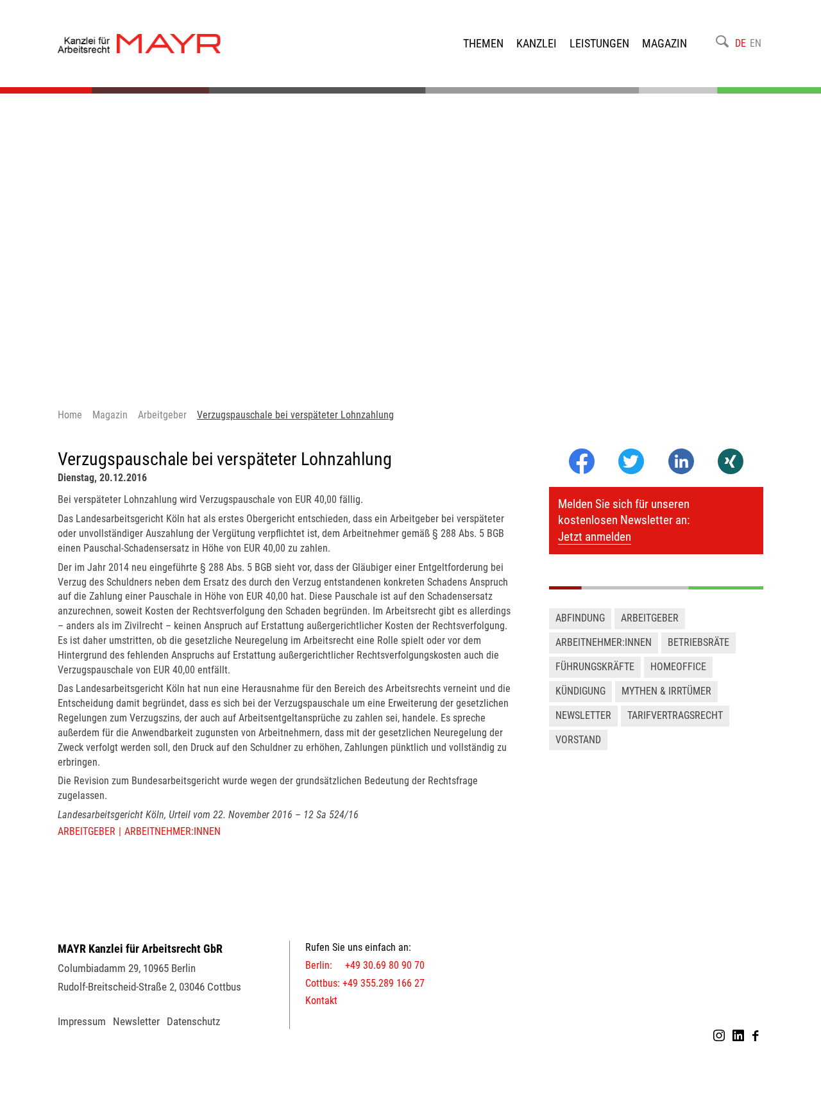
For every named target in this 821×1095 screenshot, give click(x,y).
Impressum (82, 1021)
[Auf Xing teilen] (730, 462)
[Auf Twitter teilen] (631, 462)
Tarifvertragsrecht (675, 715)
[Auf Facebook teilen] (582, 471)
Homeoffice (678, 667)
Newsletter (583, 715)
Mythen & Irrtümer (666, 691)
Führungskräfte (594, 667)
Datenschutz (193, 1021)
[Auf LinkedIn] (681, 471)
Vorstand (578, 740)
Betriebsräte (698, 642)
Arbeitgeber (86, 831)
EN (755, 43)
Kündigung (580, 691)
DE (740, 43)
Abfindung (580, 618)
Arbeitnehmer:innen (172, 831)
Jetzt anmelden (594, 536)
